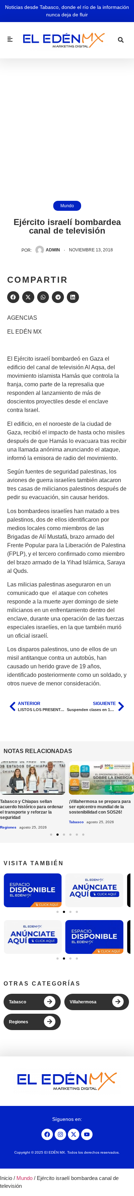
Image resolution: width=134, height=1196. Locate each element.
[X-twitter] (73, 1134)
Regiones (8, 827)
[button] (13, 297)
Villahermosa (83, 1001)
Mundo (67, 205)
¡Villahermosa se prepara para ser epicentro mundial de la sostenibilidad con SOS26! (100, 807)
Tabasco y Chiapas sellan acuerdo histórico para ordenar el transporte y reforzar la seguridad (31, 809)
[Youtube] (87, 1134)
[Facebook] (47, 1134)
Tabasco (76, 822)
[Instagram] (60, 1134)
